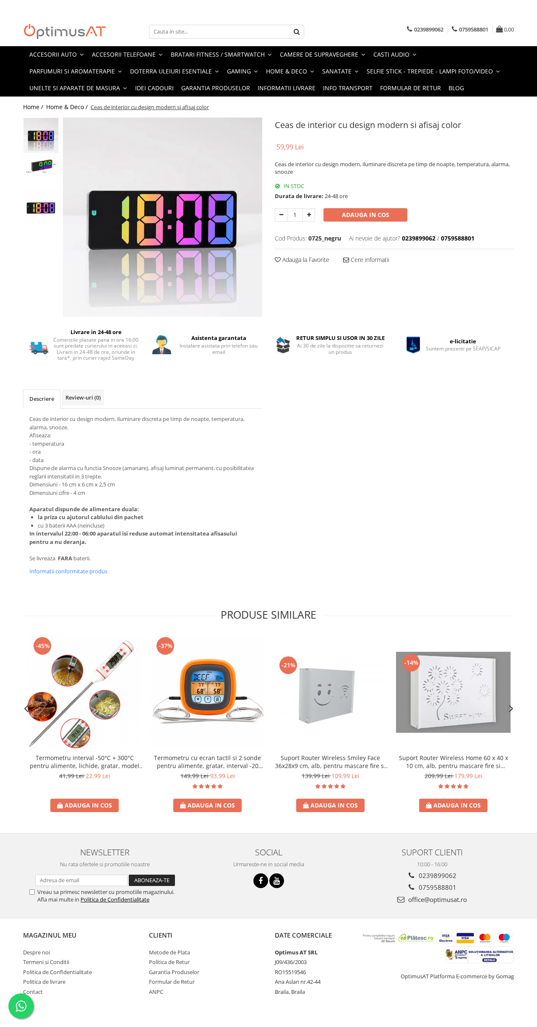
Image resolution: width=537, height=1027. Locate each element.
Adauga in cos (365, 215)
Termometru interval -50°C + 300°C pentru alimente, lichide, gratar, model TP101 (84, 762)
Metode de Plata (169, 952)
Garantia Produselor (215, 88)
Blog (456, 88)
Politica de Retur (169, 962)
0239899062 (436, 875)
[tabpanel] (162, 217)
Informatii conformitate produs (68, 571)
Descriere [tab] (41, 398)
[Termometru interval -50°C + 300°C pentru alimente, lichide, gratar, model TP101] (84, 692)
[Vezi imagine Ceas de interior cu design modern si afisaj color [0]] (40, 135)
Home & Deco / (67, 107)
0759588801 (436, 887)
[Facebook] (260, 880)
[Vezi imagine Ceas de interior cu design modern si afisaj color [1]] (40, 165)
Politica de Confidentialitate (115, 899)
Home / (34, 107)
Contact (33, 992)
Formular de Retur (410, 88)
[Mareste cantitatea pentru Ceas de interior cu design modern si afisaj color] (308, 215)
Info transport (348, 88)
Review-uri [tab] (83, 397)
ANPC (156, 992)
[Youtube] (276, 880)
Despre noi (36, 952)
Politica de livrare (44, 981)
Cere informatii (369, 260)
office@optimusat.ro (437, 899)
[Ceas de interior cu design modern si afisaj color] (162, 217)
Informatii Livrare (286, 88)
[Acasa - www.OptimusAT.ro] (65, 31)
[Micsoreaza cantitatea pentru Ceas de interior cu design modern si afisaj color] (281, 215)
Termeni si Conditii (46, 962)
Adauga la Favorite (305, 260)
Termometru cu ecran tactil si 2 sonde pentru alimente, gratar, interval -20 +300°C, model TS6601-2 (207, 762)
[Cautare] (296, 32)
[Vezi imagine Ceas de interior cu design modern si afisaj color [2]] (40, 206)
